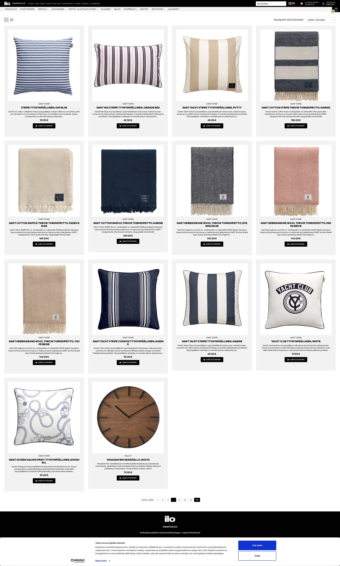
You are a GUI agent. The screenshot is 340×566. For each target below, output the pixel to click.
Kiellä (257, 556)
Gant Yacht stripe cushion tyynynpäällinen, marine (128, 343)
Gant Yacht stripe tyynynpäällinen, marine (212, 341)
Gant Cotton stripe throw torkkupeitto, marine (296, 107)
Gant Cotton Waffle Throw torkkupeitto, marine (128, 223)
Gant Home (44, 104)
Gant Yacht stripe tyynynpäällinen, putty (212, 107)
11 (179, 499)
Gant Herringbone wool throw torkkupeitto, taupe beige (44, 343)
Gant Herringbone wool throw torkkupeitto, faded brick (296, 225)
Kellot (128, 456)
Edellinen (148, 499)
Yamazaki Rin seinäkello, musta (128, 459)
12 (185, 499)
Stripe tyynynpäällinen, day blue (44, 107)
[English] (293, 3)
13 (191, 499)
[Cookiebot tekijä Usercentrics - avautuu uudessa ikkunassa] (77, 561)
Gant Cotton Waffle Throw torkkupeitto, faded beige (44, 225)
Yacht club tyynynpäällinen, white (296, 341)
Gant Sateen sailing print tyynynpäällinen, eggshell (44, 461)
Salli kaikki (257, 545)
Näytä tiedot (101, 561)
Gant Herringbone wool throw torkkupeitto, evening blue (212, 225)
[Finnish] (290, 3)
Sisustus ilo (18, 3)
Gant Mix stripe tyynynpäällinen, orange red (128, 107)
